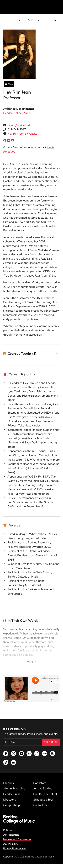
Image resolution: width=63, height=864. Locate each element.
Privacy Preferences (14, 848)
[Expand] (55, 20)
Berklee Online (12, 113)
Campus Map (11, 805)
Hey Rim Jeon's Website (22, 134)
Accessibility (10, 844)
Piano (26, 113)
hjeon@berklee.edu (19, 125)
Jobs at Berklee (42, 788)
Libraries (8, 783)
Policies (7, 830)
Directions (9, 800)
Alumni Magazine (14, 788)
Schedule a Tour (43, 800)
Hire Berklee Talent (45, 794)
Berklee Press (11, 794)
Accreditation (11, 835)
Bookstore (39, 783)
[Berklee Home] (31, 819)
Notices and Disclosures (17, 839)
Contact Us (40, 805)
